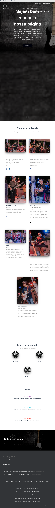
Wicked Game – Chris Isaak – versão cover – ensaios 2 (27, 501)
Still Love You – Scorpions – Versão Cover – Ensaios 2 (27, 409)
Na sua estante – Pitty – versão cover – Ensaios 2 (27, 491)
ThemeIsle (49, 505)
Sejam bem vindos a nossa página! (42, 3)
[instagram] (27, 116)
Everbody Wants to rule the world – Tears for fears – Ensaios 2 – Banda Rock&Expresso (34, 8)
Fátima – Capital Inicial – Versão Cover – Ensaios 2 (27, 488)
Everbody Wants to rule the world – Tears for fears (27, 398)
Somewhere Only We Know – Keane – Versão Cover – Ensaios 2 (36, 11)
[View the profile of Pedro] (9, 168)
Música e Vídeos (27, 396)
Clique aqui (27, 45)
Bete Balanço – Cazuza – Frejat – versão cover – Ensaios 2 (36, 481)
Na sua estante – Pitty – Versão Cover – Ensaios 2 (27, 420)
